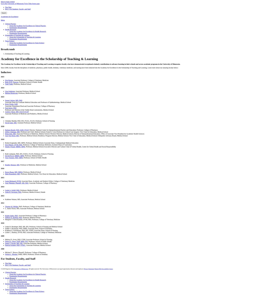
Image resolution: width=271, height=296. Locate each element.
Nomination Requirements (18, 276)
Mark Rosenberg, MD (12, 174)
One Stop (8, 7)
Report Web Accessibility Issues (104, 269)
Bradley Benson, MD (12, 165)
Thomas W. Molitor (11, 206)
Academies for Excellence (9, 17)
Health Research (10, 278)
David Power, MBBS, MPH (14, 156)
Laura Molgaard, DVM (13, 181)
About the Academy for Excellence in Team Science (26, 291)
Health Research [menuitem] (10, 29)
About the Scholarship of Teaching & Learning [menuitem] (25, 37)
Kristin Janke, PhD (11, 216)
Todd (9, 84)
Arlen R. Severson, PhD (13, 192)
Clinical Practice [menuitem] (10, 24)
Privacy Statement (89, 269)
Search (4, 13)
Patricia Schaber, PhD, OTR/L (15, 245)
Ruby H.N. (11, 82)
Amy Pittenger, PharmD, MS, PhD (16, 183)
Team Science (9, 289)
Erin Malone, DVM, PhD (13, 145)
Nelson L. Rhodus (11, 254)
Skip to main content (8, 2)
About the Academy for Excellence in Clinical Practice (27, 274)
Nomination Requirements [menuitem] (18, 28)
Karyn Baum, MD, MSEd (14, 172)
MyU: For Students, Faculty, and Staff (18, 9)
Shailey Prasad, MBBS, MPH (15, 147)
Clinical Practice (10, 272)
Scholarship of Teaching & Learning (17, 284)
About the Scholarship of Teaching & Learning (25, 286)
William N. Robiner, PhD (13, 217)
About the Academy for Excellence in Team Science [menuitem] (26, 43)
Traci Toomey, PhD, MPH (14, 158)
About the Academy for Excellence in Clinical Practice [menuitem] (27, 26)
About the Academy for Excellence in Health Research (27, 280)
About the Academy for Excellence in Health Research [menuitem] (27, 31)
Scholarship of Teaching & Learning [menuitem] (17, 35)
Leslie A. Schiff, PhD (12, 190)
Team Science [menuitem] (9, 41)
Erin (9, 80)
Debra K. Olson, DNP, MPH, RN (16, 241)
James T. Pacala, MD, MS (14, 243)
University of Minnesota (21, 269)
